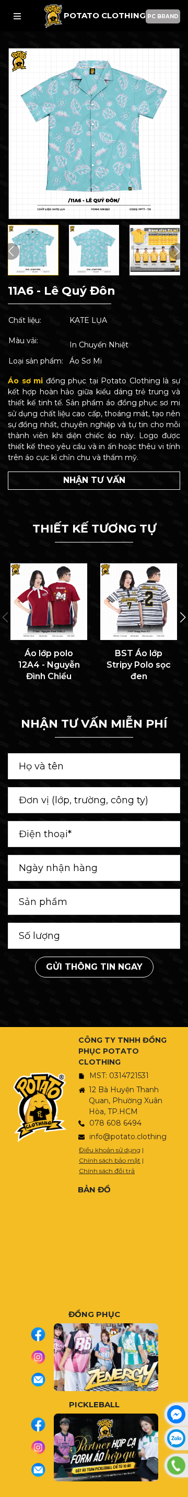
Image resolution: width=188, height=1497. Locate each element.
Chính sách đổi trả (107, 1171)
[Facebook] (42, 1334)
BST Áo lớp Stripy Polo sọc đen (139, 665)
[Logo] (53, 16)
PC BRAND (163, 16)
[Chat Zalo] (176, 1438)
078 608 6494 (115, 1123)
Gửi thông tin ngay (94, 967)
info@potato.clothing (128, 1136)
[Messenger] (176, 1414)
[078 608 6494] (176, 1465)
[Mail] (42, 1379)
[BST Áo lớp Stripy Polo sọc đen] (138, 601)
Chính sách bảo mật (109, 1160)
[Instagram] (42, 1357)
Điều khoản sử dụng (109, 1150)
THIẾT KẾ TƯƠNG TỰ (94, 529)
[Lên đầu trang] (177, 1484)
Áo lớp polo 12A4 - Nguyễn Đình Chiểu (49, 665)
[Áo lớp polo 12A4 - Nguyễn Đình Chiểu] (48, 601)
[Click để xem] (94, 133)
